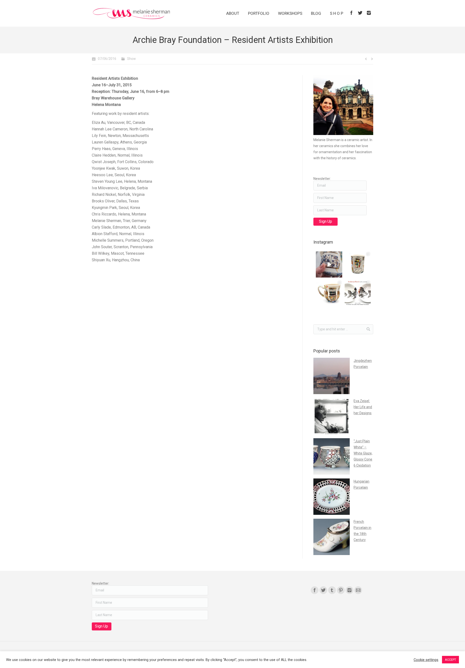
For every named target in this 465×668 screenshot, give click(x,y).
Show (131, 59)
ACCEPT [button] (450, 659)
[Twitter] (360, 13)
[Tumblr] (332, 590)
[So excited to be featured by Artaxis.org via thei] (358, 264)
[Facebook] (351, 13)
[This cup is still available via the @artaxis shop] (329, 264)
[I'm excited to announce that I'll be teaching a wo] (358, 293)
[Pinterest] (341, 590)
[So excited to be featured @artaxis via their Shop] (329, 293)
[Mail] (358, 590)
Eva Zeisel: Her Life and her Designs (363, 407)
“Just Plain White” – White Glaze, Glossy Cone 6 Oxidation (363, 453)
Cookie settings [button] (426, 660)
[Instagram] (369, 13)
